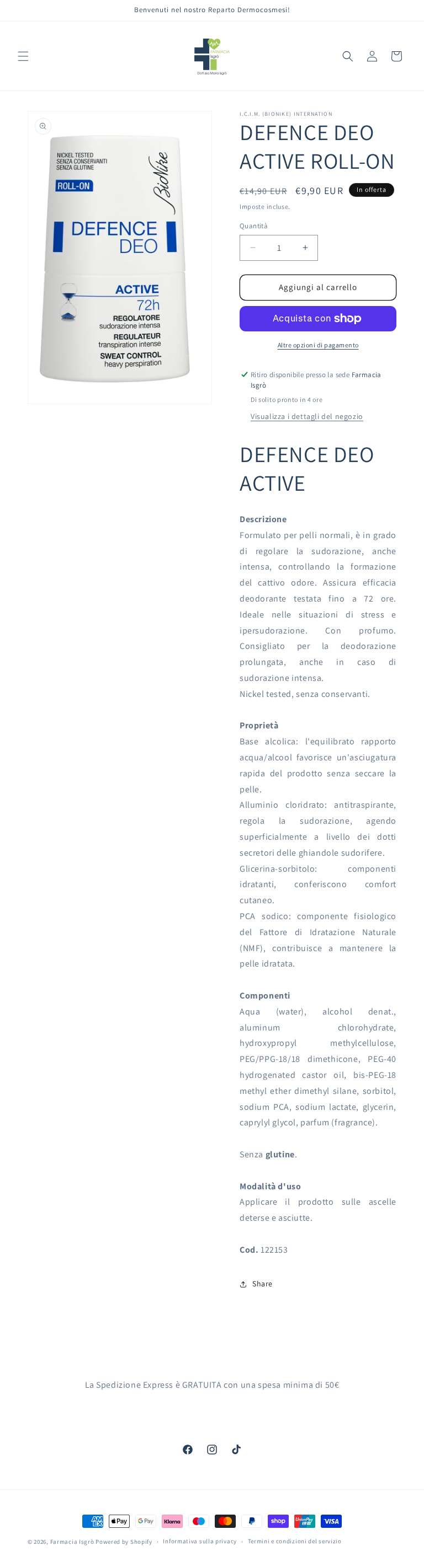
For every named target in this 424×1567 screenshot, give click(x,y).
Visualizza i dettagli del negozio (307, 416)
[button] (23, 56)
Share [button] (262, 1284)
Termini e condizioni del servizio (295, 1541)
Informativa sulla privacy (200, 1541)
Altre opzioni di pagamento (318, 345)
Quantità (254, 225)
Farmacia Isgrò (72, 1541)
